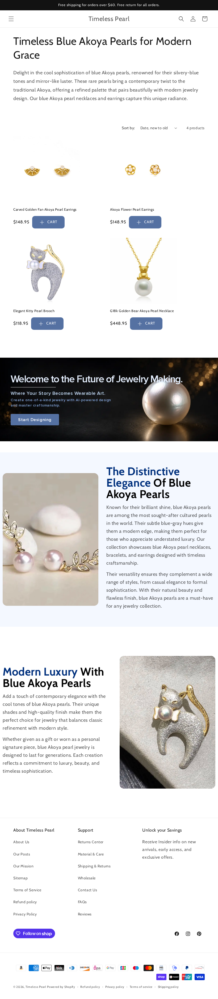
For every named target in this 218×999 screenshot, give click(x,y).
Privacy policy (114, 987)
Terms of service (141, 987)
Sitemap (20, 878)
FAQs (82, 901)
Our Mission (23, 866)
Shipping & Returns (94, 866)
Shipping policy (168, 987)
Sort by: (128, 128)
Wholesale (87, 878)
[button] (11, 19)
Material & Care (91, 854)
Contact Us (87, 890)
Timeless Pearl (36, 987)
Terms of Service (27, 890)
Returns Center (90, 842)
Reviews (85, 914)
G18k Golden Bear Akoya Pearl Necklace (142, 311)
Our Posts (21, 854)
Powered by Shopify (61, 987)
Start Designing (35, 419)
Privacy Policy (25, 914)
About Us (21, 842)
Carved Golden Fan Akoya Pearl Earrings (45, 209)
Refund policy (25, 901)
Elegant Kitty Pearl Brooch (34, 311)
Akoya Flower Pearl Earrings (132, 209)
